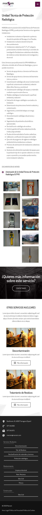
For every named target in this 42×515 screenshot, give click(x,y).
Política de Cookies (29, 510)
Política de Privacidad (16, 510)
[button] (21, 288)
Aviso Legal (5, 510)
